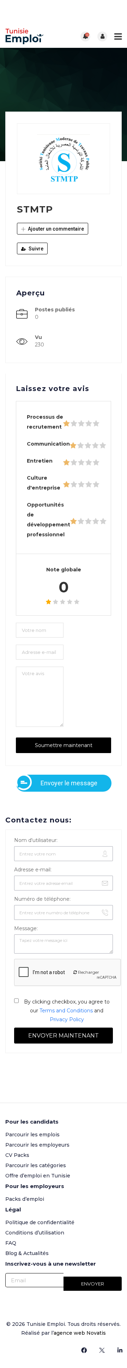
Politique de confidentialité (39, 1222)
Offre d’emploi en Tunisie (37, 1175)
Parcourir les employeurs (37, 1145)
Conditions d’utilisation (34, 1232)
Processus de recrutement (45, 422)
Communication (48, 444)
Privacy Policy (67, 1019)
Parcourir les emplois (32, 1134)
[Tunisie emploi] (34, 36)
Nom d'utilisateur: (36, 840)
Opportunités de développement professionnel (48, 520)
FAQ (10, 1243)
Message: (26, 928)
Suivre (35, 248)
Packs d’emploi (24, 1199)
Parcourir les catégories (35, 1165)
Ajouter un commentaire (55, 229)
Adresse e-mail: (33, 869)
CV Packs (17, 1155)
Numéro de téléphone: (42, 899)
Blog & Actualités (27, 1253)
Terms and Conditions (66, 1010)
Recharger (88, 972)
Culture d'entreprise (43, 483)
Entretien (40, 461)
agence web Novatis (80, 1333)
